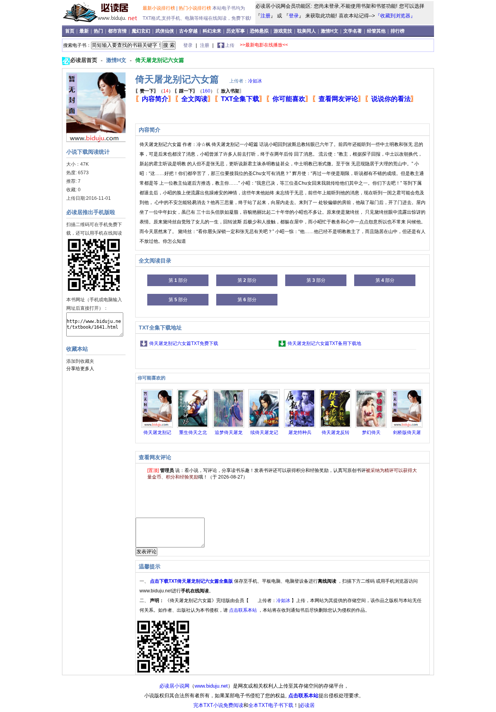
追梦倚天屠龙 (229, 432)
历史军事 (236, 31)
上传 (229, 45)
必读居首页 (84, 60)
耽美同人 (307, 31)
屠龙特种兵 (300, 432)
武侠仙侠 (165, 31)
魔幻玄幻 (142, 31)
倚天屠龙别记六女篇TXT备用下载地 (324, 343)
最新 (84, 31)
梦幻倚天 (371, 432)
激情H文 (330, 31)
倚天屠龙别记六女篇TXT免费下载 (183, 343)
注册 (265, 16)
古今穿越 (189, 31)
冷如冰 (255, 81)
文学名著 (353, 31)
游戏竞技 (283, 31)
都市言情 (118, 31)
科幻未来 (212, 31)
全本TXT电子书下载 (270, 705)
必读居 (307, 705)
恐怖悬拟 (260, 31)
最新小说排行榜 (159, 8)
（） (154, 91)
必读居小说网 (174, 686)
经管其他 (377, 31)
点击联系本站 (243, 610)
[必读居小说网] (103, 23)
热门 (99, 31)
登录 (294, 16)
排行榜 (398, 31)
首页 (70, 31)
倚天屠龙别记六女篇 (159, 60)
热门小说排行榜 (195, 8)
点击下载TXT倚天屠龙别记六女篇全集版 (192, 581)
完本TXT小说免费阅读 (218, 705)
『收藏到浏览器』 (395, 16)
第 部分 (178, 280)
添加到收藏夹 (80, 361)
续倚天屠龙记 (264, 432)
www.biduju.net (211, 686)
